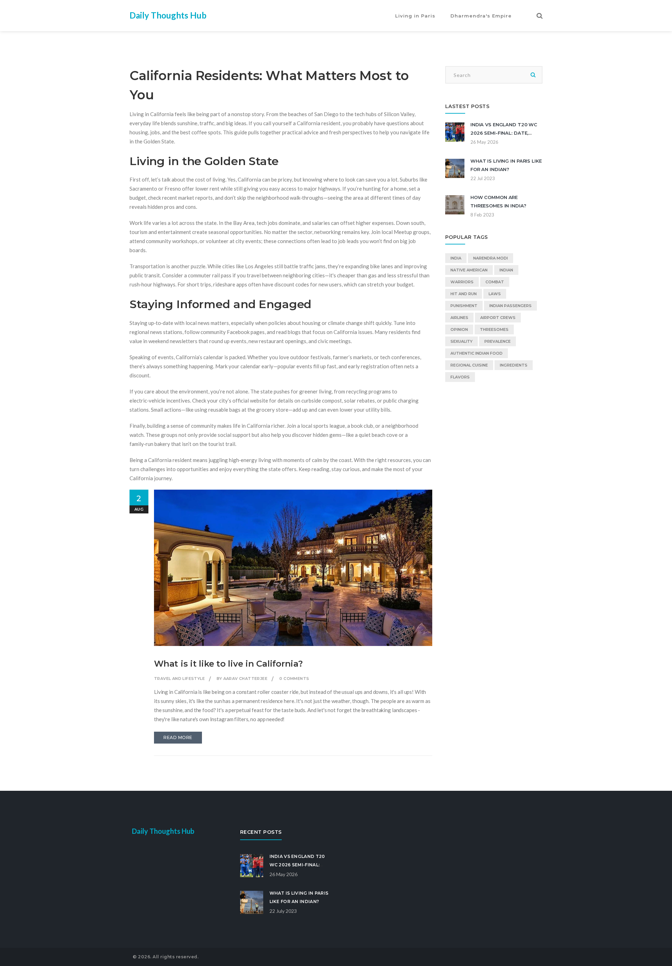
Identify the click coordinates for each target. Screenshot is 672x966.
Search (533, 75)
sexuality (461, 341)
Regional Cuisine (469, 365)
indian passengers (510, 305)
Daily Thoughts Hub (168, 15)
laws (495, 293)
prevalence (497, 341)
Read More (177, 737)
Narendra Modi (490, 258)
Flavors (460, 377)
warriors (462, 281)
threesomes (494, 329)
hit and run (463, 293)
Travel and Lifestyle (179, 678)
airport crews (498, 317)
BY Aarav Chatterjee (242, 678)
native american (469, 270)
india (455, 258)
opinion (459, 329)
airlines (459, 317)
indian (506, 270)
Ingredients (513, 365)
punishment (463, 305)
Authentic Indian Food (476, 353)
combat (494, 281)
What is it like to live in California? (228, 664)
